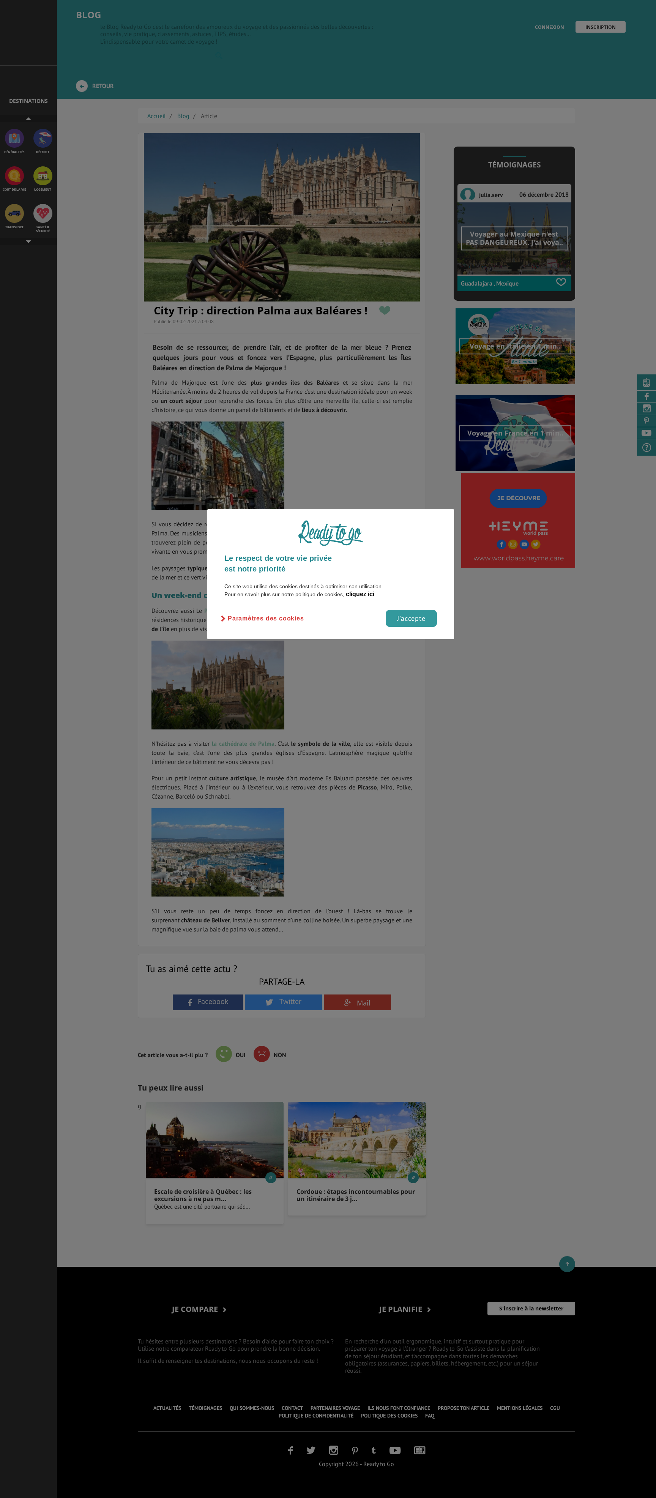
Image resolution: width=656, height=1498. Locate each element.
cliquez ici (360, 594)
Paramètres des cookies (266, 618)
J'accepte (411, 618)
